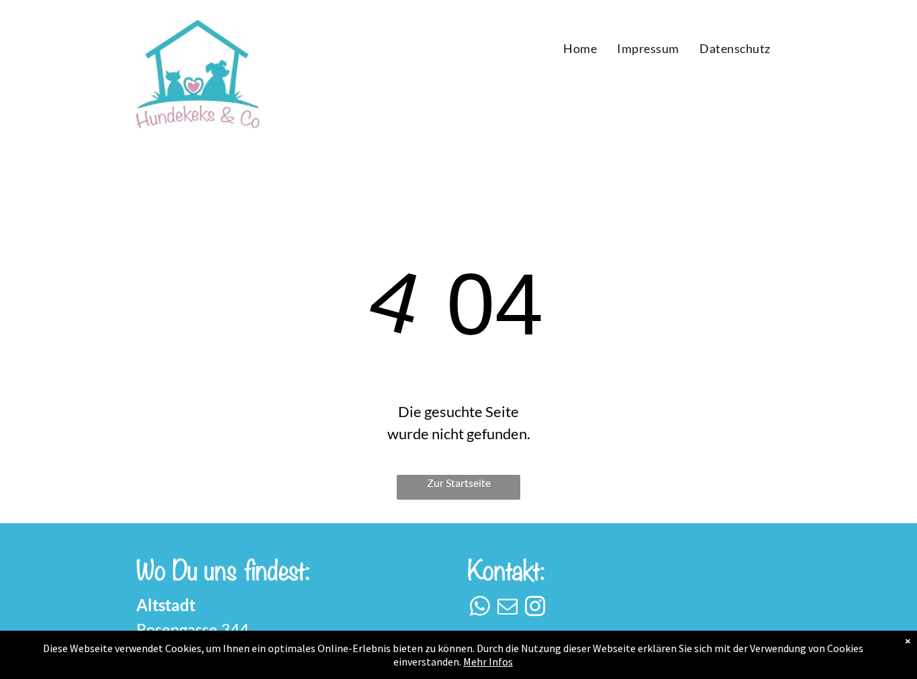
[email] (507, 608)
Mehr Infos (488, 661)
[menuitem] (580, 48)
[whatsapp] (480, 608)
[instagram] (535, 608)
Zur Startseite (459, 482)
